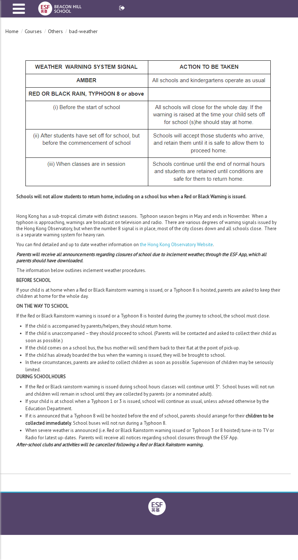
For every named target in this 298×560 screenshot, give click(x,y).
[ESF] (157, 506)
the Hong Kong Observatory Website (176, 244)
